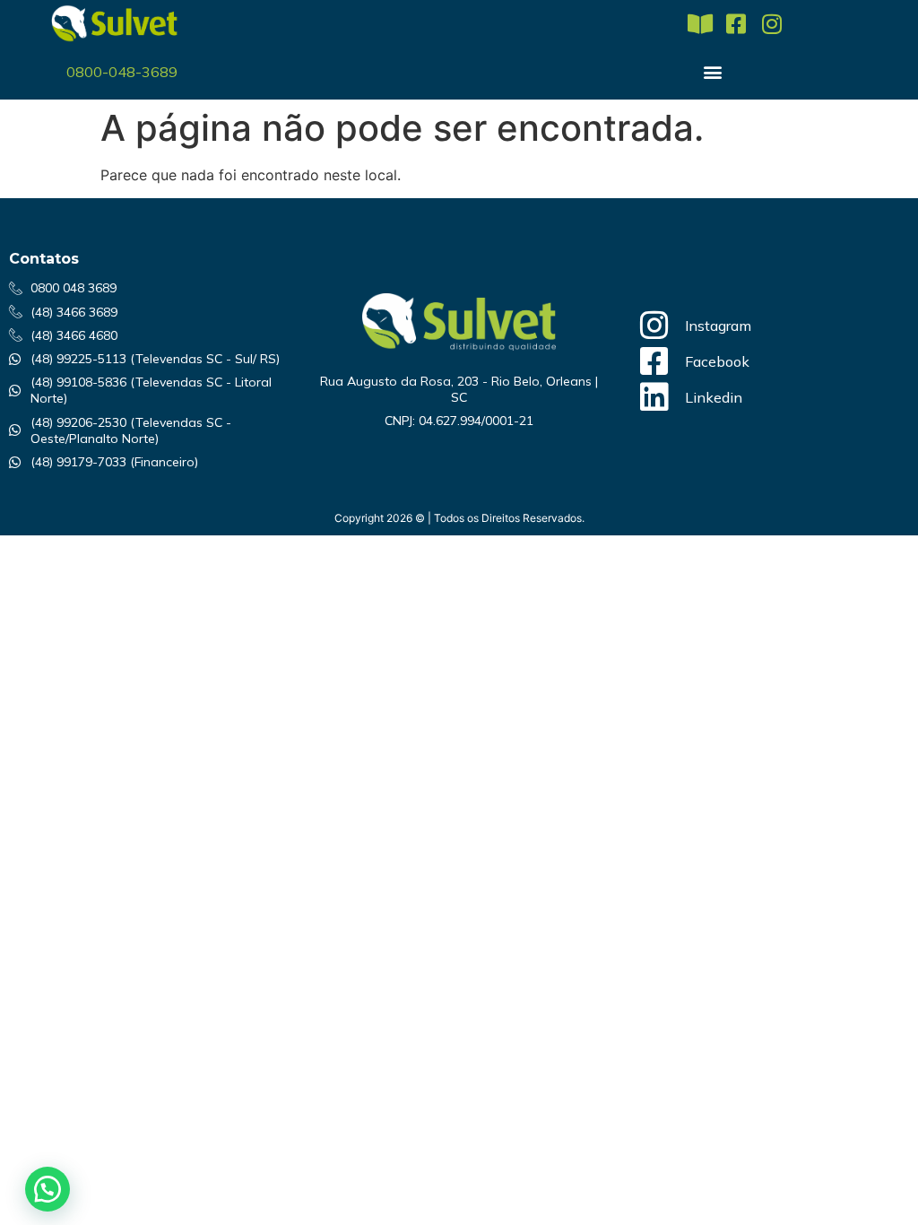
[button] (713, 71)
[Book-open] (699, 24)
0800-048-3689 (122, 72)
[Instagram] (771, 24)
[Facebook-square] (735, 24)
